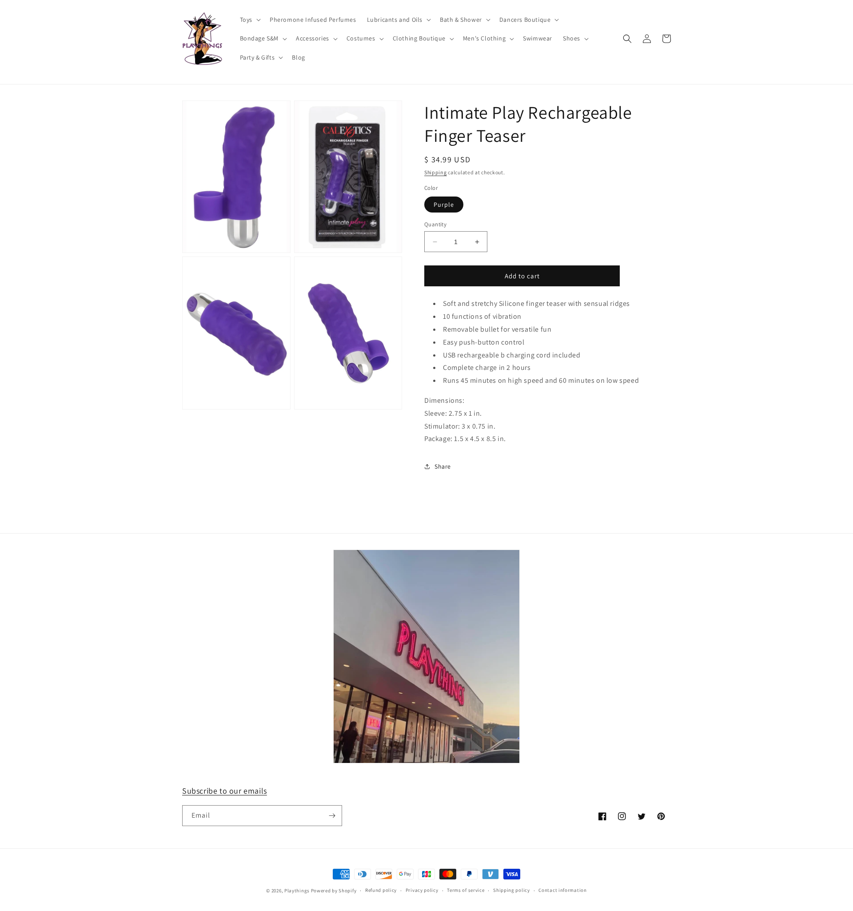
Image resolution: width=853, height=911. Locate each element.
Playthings (297, 890)
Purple (444, 205)
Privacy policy (422, 890)
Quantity (435, 224)
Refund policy (381, 890)
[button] (249, 19)
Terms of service (465, 890)
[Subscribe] (332, 815)
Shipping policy (511, 890)
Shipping (435, 172)
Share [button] (442, 466)
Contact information (562, 890)
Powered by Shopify (334, 890)
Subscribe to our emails (224, 791)
